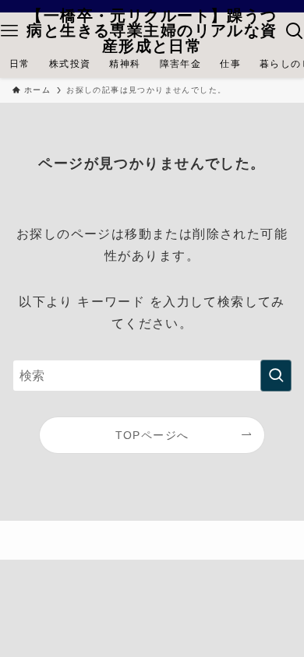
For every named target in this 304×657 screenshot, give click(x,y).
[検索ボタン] (294, 31)
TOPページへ (152, 435)
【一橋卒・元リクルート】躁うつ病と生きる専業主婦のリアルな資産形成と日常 (152, 31)
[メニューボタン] (9, 31)
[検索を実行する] (276, 376)
